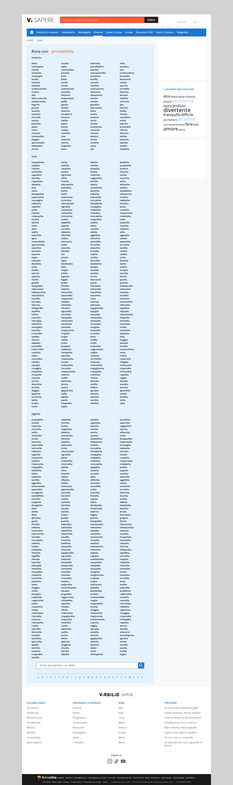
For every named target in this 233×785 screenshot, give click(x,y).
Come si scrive (114, 32)
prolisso (179, 105)
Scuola (129, 32)
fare (189, 124)
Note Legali (57, 782)
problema (183, 100)
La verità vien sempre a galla (181, 708)
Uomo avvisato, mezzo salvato (183, 712)
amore (170, 128)
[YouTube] (123, 761)
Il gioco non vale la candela (180, 732)
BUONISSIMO (178, 778)
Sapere (44, 20)
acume (186, 119)
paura (181, 129)
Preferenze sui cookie (92, 782)
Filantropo (33, 712)
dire (166, 96)
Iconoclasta (33, 737)
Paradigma (79, 732)
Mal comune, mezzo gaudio (181, 727)
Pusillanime (34, 722)
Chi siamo (46, 782)
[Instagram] (110, 761)
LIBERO (60, 778)
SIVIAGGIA (155, 778)
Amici (122, 737)
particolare (178, 124)
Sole (121, 712)
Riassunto (79, 727)
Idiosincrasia (34, 717)
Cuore (122, 732)
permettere (170, 120)
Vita (121, 708)
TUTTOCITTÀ (138, 778)
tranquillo (172, 114)
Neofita (31, 732)
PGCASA (112, 778)
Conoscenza (80, 722)
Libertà (77, 708)
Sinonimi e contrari (47, 32)
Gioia (76, 737)
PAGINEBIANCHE (124, 778)
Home (31, 32)
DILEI (147, 778)
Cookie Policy (76, 782)
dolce (167, 106)
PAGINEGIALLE (80, 778)
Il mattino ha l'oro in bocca (180, 722)
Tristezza (78, 742)
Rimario (98, 32)
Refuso (31, 727)
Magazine (182, 32)
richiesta (190, 96)
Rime (40, 40)
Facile (76, 712)
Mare (122, 722)
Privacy (66, 782)
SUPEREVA (190, 778)
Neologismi (84, 32)
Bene (122, 742)
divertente (177, 110)
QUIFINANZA (166, 778)
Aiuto (105, 782)
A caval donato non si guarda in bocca (183, 744)
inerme (167, 124)
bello (196, 124)
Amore (123, 727)
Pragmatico (80, 717)
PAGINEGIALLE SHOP (97, 778)
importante (177, 96)
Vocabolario (68, 32)
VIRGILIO (69, 778)
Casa (121, 717)
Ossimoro (33, 708)
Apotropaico (34, 742)
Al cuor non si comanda (179, 737)
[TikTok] (116, 761)
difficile (187, 114)
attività (167, 101)
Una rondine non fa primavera (183, 717)
